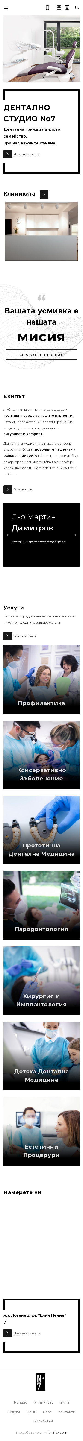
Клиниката (44, 1402)
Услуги (14, 1412)
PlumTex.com (56, 1432)
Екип (64, 1402)
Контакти (66, 1412)
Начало (20, 1402)
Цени (31, 1412)
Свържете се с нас (41, 355)
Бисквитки (43, 1421)
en (77, 8)
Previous (7, 535)
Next (75, 535)
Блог (47, 1412)
